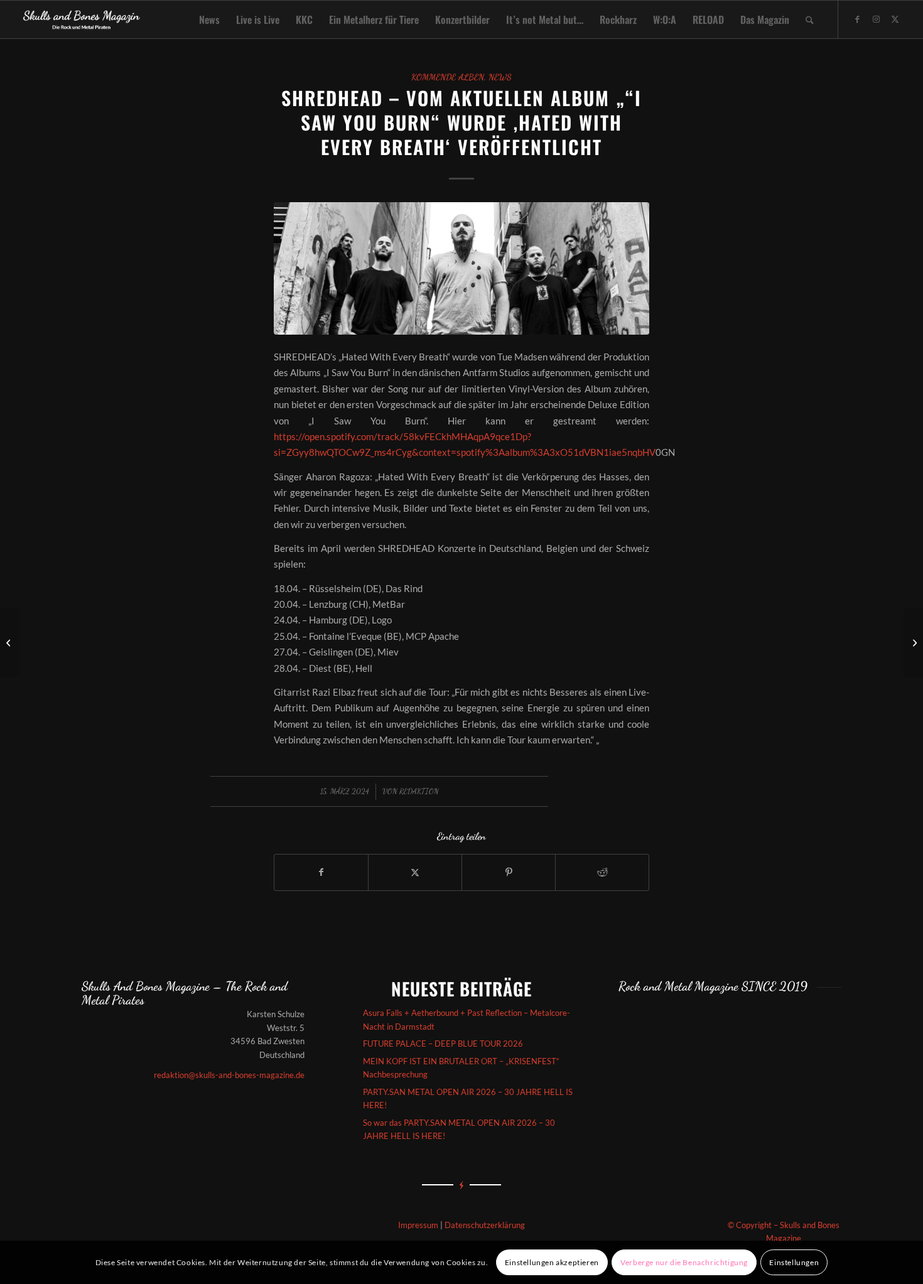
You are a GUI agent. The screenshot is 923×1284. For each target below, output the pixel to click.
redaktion (419, 791)
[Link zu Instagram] (876, 18)
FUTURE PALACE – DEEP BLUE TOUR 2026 (443, 1044)
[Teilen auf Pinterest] (508, 872)
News (500, 77)
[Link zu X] (895, 18)
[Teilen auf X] (415, 872)
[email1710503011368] (461, 268)
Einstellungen (794, 1262)
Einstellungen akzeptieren (552, 1262)
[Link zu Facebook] (857, 18)
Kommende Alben (447, 77)
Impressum (418, 1225)
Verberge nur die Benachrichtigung (684, 1262)
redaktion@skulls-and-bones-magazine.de (229, 1075)
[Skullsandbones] (82, 19)
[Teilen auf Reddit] (602, 872)
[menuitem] (209, 19)
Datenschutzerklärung (485, 1225)
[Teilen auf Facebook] (321, 872)
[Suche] (809, 19)
